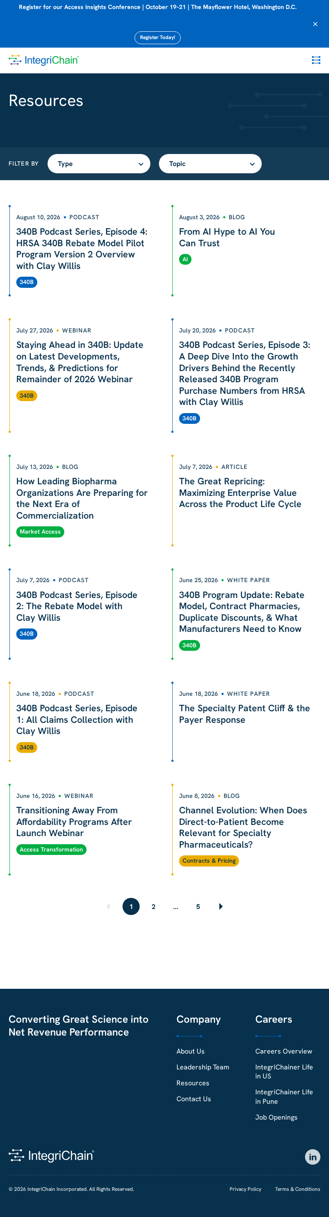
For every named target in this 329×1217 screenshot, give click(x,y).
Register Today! (157, 37)
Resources (192, 1082)
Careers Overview (283, 1051)
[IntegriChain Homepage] (44, 60)
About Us (190, 1051)
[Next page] (220, 906)
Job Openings (276, 1117)
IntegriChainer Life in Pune (284, 1096)
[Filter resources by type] (99, 163)
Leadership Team (202, 1067)
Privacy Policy (245, 1189)
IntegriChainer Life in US (284, 1072)
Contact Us (193, 1098)
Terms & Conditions (297, 1189)
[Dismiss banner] (315, 24)
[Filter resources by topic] (210, 163)
